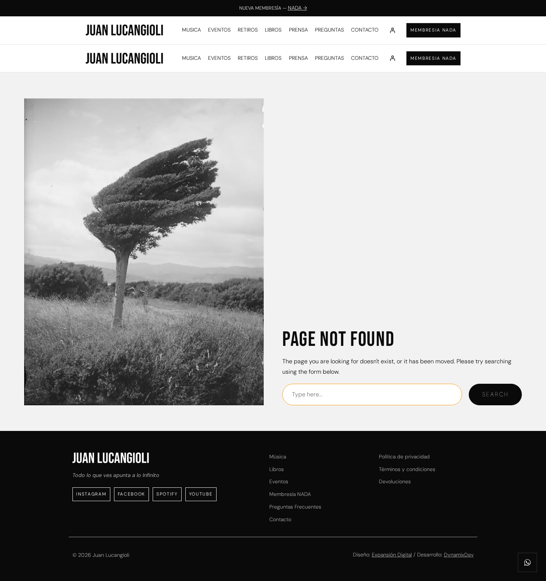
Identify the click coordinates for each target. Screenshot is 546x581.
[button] (433, 30)
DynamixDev (459, 554)
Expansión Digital (392, 554)
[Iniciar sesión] (392, 30)
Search (495, 394)
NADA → (297, 7)
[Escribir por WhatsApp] (527, 562)
